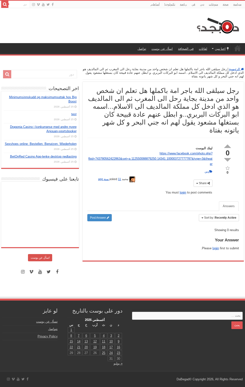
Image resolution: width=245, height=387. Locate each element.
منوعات (213, 4)
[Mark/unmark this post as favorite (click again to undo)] (227, 168)
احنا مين (220, 49)
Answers (229, 206)
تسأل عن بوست (47, 321)
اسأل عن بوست (162, 49)
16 (118, 347)
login (183, 192)
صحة (225, 4)
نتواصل (53, 329)
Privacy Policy (48, 336)
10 (111, 341)
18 (103, 347)
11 (103, 341)
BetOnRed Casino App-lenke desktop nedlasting (43, 156)
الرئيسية (237, 48)
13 (86, 341)
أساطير (155, 4)
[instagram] (33, 4)
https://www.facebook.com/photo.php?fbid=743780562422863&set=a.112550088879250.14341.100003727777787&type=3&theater (150, 159)
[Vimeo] (38, 4)
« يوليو (118, 363)
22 (71, 347)
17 (111, 347)
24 (111, 353)
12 (95, 341)
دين (202, 4)
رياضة (183, 4)
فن (193, 4)
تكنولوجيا (169, 4)
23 (118, 353)
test (74, 114)
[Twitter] (48, 4)
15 (71, 341)
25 (103, 353)
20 (86, 347)
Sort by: (220, 217)
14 (78, 341)
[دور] (4, 4)
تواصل (142, 49)
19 (95, 347)
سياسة (237, 4)
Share (202, 183)
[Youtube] (43, 4)
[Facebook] (52, 4)
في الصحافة (186, 49)
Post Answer (98, 217)
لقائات (203, 49)
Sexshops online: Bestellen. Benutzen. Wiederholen (41, 144)
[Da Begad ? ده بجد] (217, 24)
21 (78, 347)
